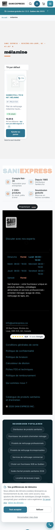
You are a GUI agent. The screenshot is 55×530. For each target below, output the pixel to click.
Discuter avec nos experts (20, 238)
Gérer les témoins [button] (15, 503)
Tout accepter (15, 509)
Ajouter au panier (15, 133)
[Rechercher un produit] (30, 4)
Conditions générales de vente (22, 344)
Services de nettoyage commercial (28, 457)
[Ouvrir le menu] (50, 4)
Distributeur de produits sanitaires (27, 429)
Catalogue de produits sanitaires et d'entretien (23, 398)
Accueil (4, 17)
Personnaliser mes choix (27, 517)
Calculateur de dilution (18, 363)
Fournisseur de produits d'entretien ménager (27, 436)
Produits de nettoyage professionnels (27, 443)
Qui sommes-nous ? (16, 383)
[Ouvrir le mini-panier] (43, 4)
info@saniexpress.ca (17, 323)
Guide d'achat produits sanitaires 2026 (27, 471)
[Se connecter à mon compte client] (37, 4)
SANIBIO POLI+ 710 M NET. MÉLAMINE (14, 96)
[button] (9, 126)
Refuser (39, 509)
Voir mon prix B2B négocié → (15, 123)
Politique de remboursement (21, 375)
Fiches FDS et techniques (19, 369)
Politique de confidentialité (20, 350)
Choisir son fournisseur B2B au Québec (27, 464)
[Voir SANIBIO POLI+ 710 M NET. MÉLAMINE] (15, 82)
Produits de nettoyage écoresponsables (27, 450)
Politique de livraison (17, 357)
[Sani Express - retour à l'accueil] (13, 3)
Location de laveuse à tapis (27, 478)
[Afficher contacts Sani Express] (49, 524)
